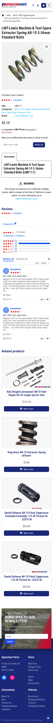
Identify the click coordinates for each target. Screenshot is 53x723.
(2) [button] (16, 243)
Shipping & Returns (36, 699)
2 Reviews (17, 100)
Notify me (39, 144)
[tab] (8, 259)
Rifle (8, 15)
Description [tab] (9, 156)
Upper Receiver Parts (21, 112)
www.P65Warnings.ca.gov (26, 198)
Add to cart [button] (28, 409)
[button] (46, 46)
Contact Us (6, 703)
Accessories (33, 683)
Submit (10, 641)
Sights (31, 676)
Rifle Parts (32, 663)
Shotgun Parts (34, 667)
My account (33, 696)
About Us (6, 696)
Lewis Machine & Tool (23, 115)
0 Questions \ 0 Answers (14, 235)
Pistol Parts (33, 670)
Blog (3, 699)
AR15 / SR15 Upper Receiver (24, 15)
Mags (30, 680)
